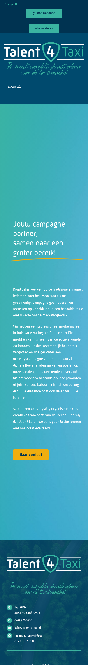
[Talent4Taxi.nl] (44, 44)
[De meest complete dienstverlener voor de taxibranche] (44, 63)
